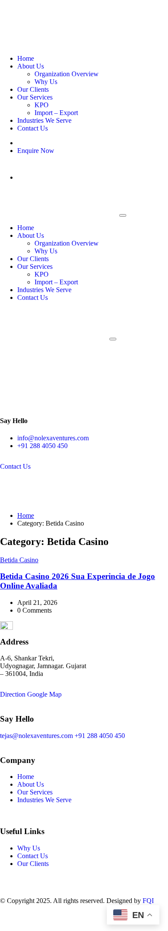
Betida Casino (19, 560)
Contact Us (32, 128)
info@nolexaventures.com (53, 438)
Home (25, 58)
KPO (41, 105)
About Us (30, 66)
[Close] (122, 215)
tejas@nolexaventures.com (36, 735)
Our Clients (33, 89)
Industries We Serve (44, 120)
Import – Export (56, 112)
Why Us (45, 81)
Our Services (35, 97)
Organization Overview (66, 74)
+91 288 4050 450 (42, 445)
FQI (148, 900)
